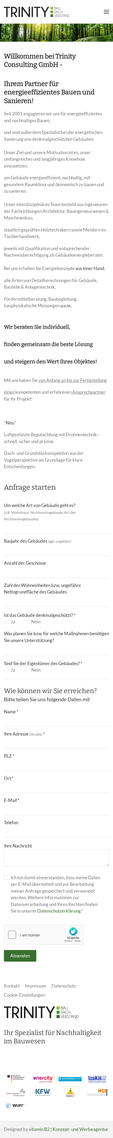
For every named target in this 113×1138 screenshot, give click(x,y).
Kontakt (12, 986)
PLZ (9, 756)
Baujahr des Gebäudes (37, 541)
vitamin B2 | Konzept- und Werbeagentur (68, 1129)
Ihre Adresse (24, 734)
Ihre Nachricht (18, 846)
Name (11, 711)
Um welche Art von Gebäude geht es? (40, 512)
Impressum (35, 986)
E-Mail (11, 800)
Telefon (11, 822)
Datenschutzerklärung (59, 911)
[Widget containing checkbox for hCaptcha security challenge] (43, 935)
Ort (9, 778)
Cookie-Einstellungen (24, 995)
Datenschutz (64, 986)
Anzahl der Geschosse (25, 563)
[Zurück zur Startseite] (37, 12)
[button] (106, 12)
